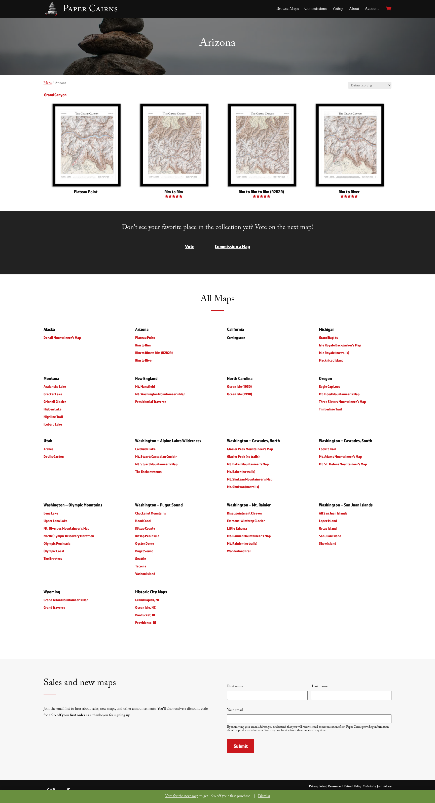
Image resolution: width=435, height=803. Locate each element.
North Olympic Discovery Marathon (69, 536)
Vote (189, 246)
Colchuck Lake (145, 449)
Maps (48, 83)
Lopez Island (328, 521)
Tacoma (140, 566)
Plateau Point (145, 337)
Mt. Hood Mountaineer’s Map (339, 394)
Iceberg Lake (53, 424)
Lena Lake (51, 513)
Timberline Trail (330, 409)
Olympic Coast (54, 551)
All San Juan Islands (333, 513)
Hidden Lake (52, 409)
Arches (48, 449)
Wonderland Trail (239, 551)
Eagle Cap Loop (329, 386)
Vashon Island (145, 573)
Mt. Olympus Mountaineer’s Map (66, 528)
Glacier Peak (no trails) (243, 456)
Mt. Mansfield (145, 386)
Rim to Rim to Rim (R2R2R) (154, 352)
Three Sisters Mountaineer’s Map (342, 402)
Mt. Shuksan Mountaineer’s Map (249, 479)
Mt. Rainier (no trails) (242, 543)
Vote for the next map (181, 796)
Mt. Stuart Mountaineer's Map (156, 464)
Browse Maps (287, 9)
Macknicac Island (331, 360)
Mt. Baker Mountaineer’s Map (248, 464)
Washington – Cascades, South (345, 440)
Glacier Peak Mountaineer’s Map (250, 449)
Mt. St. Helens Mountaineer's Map (343, 464)
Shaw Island (327, 543)
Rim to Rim (143, 345)
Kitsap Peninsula (147, 536)
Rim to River (144, 360)
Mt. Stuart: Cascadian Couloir (156, 456)
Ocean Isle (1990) (239, 394)
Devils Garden (54, 456)
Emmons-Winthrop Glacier (246, 521)
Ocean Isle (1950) (239, 386)
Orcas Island (328, 528)
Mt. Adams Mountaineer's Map (340, 456)
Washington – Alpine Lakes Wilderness (168, 440)
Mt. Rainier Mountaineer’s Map (249, 536)
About (354, 9)
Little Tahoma (237, 528)
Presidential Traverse (150, 402)
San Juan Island (330, 536)
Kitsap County (145, 528)
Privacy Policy (317, 786)
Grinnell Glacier (55, 402)
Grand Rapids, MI (147, 600)
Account (372, 9)
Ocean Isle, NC (145, 607)
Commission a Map (232, 246)
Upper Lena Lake (55, 521)
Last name (319, 687)
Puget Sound (144, 551)
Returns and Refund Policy (344, 786)
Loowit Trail (327, 449)
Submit (241, 746)
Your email (235, 710)
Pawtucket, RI (145, 615)
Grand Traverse (54, 607)
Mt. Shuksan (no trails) (243, 487)
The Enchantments (148, 471)
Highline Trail (53, 417)
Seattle (140, 558)
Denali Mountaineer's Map (62, 337)
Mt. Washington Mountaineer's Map (160, 394)
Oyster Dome (144, 543)
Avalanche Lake (55, 386)
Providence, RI (145, 623)
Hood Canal (143, 521)
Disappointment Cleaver (244, 513)
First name (235, 687)
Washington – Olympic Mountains (73, 504)
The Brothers (53, 558)
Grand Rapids (328, 337)
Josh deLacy (384, 786)
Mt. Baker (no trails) (241, 471)
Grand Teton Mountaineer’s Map (66, 600)
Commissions (315, 9)
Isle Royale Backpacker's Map (340, 345)
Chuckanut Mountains (150, 513)
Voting (337, 9)
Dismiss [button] (264, 796)
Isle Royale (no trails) (334, 352)
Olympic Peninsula (57, 543)
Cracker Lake (53, 394)
